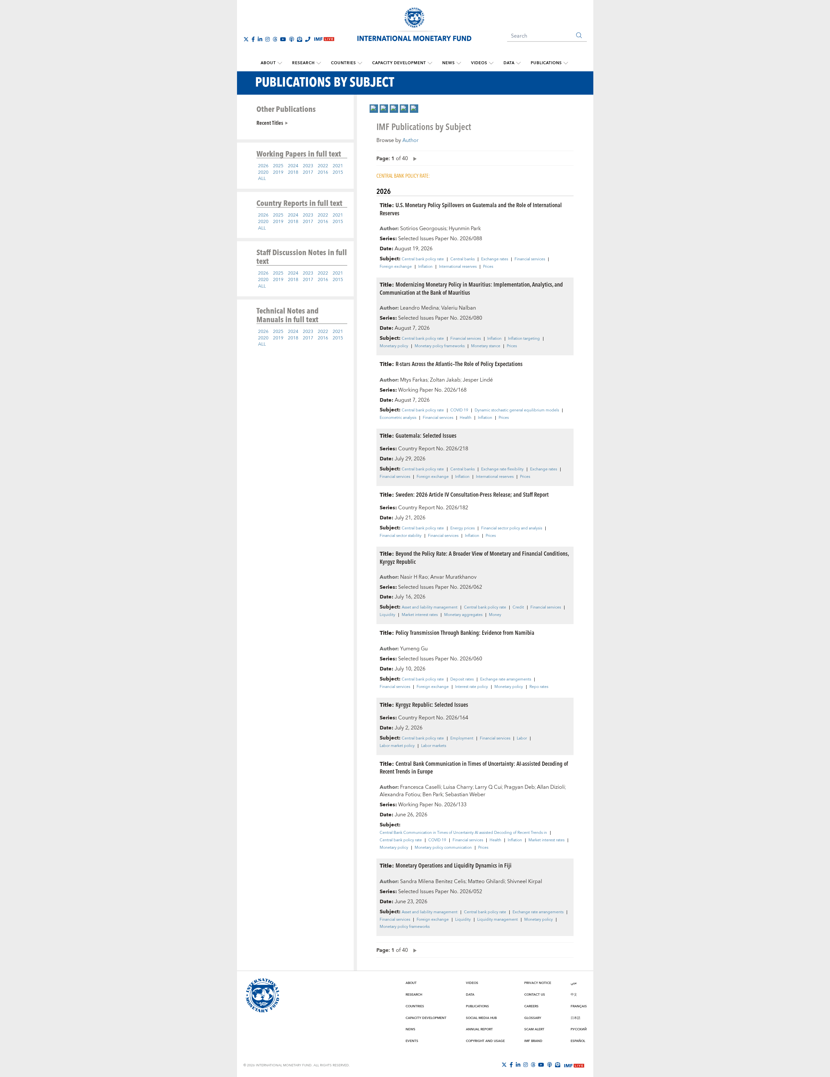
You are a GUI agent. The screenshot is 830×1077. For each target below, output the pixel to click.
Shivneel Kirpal (524, 881)
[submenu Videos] (491, 63)
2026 (263, 166)
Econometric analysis (398, 418)
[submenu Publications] (566, 63)
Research (303, 63)
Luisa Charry (458, 787)
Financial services (530, 259)
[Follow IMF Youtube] (283, 39)
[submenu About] (280, 63)
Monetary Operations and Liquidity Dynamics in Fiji (454, 865)
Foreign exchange (396, 267)
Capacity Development (399, 63)
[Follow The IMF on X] (246, 39)
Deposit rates (462, 679)
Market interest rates (420, 615)
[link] (374, 108)
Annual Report (479, 1029)
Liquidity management (497, 920)
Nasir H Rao (414, 577)
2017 (308, 172)
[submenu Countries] (360, 63)
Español (578, 1041)
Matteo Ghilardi (486, 881)
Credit (518, 608)
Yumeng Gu (414, 648)
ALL (262, 179)
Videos (479, 63)
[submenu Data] (518, 63)
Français (579, 1006)
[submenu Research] (319, 63)
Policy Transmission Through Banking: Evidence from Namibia (465, 632)
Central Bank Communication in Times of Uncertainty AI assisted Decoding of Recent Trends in (463, 833)
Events (412, 1041)
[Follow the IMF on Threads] (275, 39)
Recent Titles (269, 122)
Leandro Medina (419, 308)
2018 (293, 172)
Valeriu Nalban (458, 308)
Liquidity (387, 615)
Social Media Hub (481, 1018)
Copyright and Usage (485, 1041)
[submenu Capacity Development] (430, 63)
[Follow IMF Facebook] (253, 39)
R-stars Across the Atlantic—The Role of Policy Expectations (459, 363)
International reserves (458, 267)
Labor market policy (397, 746)
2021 (338, 166)
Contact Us (534, 995)
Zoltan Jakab (445, 380)
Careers (531, 1006)
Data (509, 63)
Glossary (532, 1018)
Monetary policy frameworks (440, 346)
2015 (338, 172)
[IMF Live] (574, 1065)
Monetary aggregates (463, 615)
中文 (574, 995)
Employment (461, 738)
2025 (278, 166)
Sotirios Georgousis (423, 228)
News (448, 63)
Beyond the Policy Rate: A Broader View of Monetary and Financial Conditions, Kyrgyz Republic (474, 557)
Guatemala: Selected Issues (426, 435)
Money (495, 615)
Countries (343, 63)
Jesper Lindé (478, 380)
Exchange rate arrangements (505, 679)
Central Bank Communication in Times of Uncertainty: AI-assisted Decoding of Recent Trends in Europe (474, 767)
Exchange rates (494, 259)
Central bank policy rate (423, 259)
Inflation (425, 267)
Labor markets (433, 746)
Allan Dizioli (551, 787)
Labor (522, 738)
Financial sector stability (400, 536)
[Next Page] (413, 158)
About (268, 63)
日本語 (575, 1018)
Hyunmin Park (465, 228)
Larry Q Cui (488, 787)
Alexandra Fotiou (400, 794)
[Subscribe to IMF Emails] (299, 39)
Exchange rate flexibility (502, 469)
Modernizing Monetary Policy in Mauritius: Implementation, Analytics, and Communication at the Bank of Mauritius (471, 288)
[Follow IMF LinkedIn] (260, 39)
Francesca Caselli (420, 787)
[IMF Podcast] (291, 39)
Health (465, 418)
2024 (293, 166)
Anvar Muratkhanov (453, 577)
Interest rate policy (471, 687)
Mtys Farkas (414, 380)
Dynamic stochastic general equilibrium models (517, 410)
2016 (323, 172)
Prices (488, 267)
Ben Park (432, 794)
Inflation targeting (524, 339)
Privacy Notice (537, 983)
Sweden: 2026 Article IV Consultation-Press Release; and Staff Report (472, 494)
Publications (546, 63)
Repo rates (538, 687)
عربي (574, 983)
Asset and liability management (429, 608)
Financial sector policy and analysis (511, 528)
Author (410, 140)
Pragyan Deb (519, 787)
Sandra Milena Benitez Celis (433, 881)
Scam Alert (534, 1029)
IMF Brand (533, 1041)
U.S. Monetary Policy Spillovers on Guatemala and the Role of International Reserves (471, 208)
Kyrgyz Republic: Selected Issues (432, 704)
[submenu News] (459, 63)
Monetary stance (485, 346)
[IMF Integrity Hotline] (307, 39)
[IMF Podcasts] (549, 1064)
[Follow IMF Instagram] (267, 39)
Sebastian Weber (465, 794)
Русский (579, 1029)
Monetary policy (394, 346)
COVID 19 (459, 410)
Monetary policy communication (443, 848)
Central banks (462, 259)
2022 (323, 166)
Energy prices (462, 528)
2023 (308, 166)
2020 (263, 172)
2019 (278, 172)
